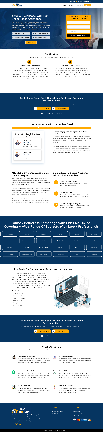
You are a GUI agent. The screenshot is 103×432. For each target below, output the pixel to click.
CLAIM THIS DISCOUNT (78, 35)
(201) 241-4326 (71, 1)
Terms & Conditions (79, 414)
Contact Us (80, 5)
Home (64, 5)
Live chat (31, 42)
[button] (51, 244)
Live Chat (88, 5)
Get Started (62, 108)
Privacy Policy (77, 416)
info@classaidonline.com (84, 1)
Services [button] (71, 5)
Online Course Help (59, 414)
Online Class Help (58, 411)
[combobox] (68, 31)
